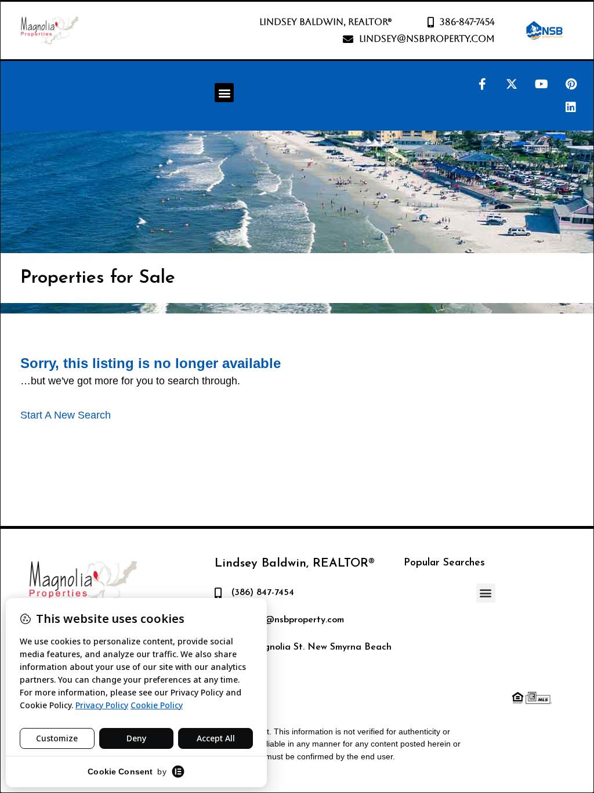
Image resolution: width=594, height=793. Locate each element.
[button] (224, 92)
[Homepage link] (50, 30)
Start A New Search (65, 415)
